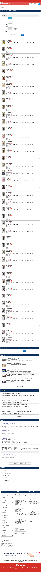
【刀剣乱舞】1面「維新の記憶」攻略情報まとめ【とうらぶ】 (12, 402)
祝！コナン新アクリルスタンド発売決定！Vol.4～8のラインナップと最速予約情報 (19, 496)
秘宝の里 (4, 535)
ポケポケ (30, 505)
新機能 (3, 497)
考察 (3, 502)
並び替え (6, 31)
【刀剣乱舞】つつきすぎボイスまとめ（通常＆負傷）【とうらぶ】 (13, 413)
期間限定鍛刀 (4, 515)
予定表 (3, 532)
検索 (39, 4)
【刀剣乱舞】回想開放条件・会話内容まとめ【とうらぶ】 (11, 393)
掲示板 (3, 527)
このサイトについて (5, 567)
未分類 (3, 537)
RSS (25, 568)
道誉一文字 (8, 470)
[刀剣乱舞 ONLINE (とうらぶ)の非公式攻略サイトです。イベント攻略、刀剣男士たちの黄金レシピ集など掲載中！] (3, 0)
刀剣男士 (4, 510)
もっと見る (19, 386)
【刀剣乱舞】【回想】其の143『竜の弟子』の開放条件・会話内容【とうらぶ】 (15, 404)
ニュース (4, 517)
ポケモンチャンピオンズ (33, 503)
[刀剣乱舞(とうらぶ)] (16, 4)
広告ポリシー (24, 567)
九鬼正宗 (6, 480)
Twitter (20, 568)
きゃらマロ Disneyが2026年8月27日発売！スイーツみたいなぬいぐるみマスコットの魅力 (19, 502)
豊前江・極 (7, 477)
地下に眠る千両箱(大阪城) (6, 541)
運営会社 (28, 567)
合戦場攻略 (4, 522)
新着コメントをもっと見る (19, 463)
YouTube (22, 568)
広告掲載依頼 (36, 567)
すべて (10, 28)
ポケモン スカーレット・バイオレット (33, 509)
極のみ (14, 28)
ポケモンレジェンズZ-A (33, 501)
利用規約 (13, 567)
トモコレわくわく (32, 499)
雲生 (5, 475)
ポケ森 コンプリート (32, 521)
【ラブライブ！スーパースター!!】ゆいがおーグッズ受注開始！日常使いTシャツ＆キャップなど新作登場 (19, 528)
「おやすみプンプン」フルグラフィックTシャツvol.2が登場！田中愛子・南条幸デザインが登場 (19, 521)
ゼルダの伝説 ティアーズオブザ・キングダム (33, 512)
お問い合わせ (16, 568)
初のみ (17, 28)
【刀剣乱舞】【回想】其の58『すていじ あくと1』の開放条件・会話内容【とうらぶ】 (16, 411)
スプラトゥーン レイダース (33, 494)
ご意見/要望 (10, 567)
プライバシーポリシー (18, 567)
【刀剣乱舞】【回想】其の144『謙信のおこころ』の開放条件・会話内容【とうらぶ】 (16, 400)
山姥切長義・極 (7, 473)
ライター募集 (32, 567)
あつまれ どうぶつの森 (32, 514)
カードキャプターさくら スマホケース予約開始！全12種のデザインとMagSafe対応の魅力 (20, 515)
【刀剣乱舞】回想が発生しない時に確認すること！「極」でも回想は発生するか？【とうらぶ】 (18, 395)
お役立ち (4, 512)
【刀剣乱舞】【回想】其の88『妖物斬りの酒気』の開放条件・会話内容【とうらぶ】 (16, 406)
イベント (4, 507)
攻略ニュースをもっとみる (20, 533)
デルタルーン (31, 516)
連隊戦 (3, 530)
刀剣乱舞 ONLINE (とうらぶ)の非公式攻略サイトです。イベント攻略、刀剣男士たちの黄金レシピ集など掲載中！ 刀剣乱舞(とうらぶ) (20, 561)
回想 (3, 520)
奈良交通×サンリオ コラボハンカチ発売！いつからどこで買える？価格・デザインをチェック (19, 509)
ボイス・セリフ (5, 525)
